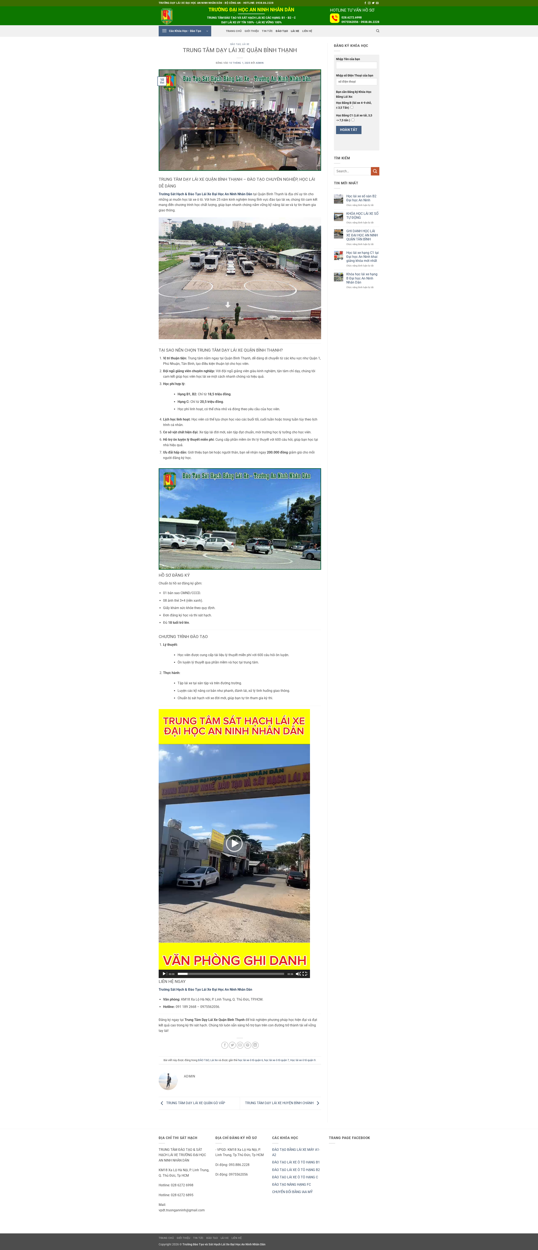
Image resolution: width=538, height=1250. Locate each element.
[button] (185, 31)
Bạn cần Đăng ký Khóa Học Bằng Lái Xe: (353, 94)
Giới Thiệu (252, 31)
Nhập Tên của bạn (348, 59)
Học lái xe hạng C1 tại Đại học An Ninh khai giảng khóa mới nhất (362, 257)
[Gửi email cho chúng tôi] (377, 3)
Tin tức (267, 31)
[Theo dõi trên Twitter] (373, 3)
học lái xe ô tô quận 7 (276, 1060)
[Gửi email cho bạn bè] (240, 1045)
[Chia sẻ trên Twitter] (232, 1045)
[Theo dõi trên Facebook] (365, 3)
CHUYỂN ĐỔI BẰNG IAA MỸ (292, 1192)
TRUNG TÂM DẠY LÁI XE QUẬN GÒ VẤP (195, 1103)
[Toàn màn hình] (304, 974)
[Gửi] (375, 171)
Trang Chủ (234, 31)
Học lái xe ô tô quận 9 (302, 1060)
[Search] (377, 31)
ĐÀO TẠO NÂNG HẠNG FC (291, 1185)
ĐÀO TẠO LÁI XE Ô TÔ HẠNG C (295, 1177)
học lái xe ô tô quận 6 (250, 1060)
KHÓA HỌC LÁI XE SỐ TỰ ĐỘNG (362, 216)
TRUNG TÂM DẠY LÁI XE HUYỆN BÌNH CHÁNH (279, 1103)
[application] (234, 843)
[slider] (231, 974)
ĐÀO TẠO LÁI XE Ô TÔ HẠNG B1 (296, 1162)
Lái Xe (295, 31)
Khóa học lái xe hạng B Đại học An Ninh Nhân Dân (361, 278)
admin (260, 63)
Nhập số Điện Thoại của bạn (354, 75)
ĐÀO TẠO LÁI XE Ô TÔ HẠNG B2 (296, 1170)
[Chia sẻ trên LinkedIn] (255, 1045)
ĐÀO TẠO (282, 31)
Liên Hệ (307, 31)
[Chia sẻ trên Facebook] (224, 1045)
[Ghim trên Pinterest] (247, 1045)
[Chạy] (164, 974)
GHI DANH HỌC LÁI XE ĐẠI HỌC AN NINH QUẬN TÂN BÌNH (362, 235)
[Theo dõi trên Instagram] (369, 3)
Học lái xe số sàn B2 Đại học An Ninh (361, 198)
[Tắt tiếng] (298, 974)
